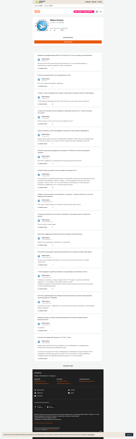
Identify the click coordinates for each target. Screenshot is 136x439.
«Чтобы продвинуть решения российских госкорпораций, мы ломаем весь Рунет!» (63, 271)
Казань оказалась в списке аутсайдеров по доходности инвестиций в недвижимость (63, 130)
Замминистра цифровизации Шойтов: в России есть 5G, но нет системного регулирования (65, 55)
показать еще (68, 366)
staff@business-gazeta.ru (86, 381)
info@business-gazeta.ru (41, 383)
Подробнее (91, 434)
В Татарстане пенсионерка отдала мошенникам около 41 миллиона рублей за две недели (65, 252)
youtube (39, 396)
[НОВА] (83, 11)
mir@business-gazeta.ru (64, 383)
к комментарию (42, 68)
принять (129, 434)
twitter (72, 390)
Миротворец (45, 59)
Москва (46, 5)
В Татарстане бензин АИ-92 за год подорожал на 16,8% (54, 75)
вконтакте (40, 390)
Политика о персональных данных (43, 423)
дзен (72, 393)
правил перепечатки (52, 429)
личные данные (68, 37)
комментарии (68, 42)
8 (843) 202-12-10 (39, 381)
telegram (40, 393)
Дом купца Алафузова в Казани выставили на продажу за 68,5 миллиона (60, 234)
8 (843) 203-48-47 (62, 381)
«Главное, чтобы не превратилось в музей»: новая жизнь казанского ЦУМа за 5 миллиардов (66, 93)
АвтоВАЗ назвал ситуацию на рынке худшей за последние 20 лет (57, 170)
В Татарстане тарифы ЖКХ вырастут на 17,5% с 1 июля (54, 337)
